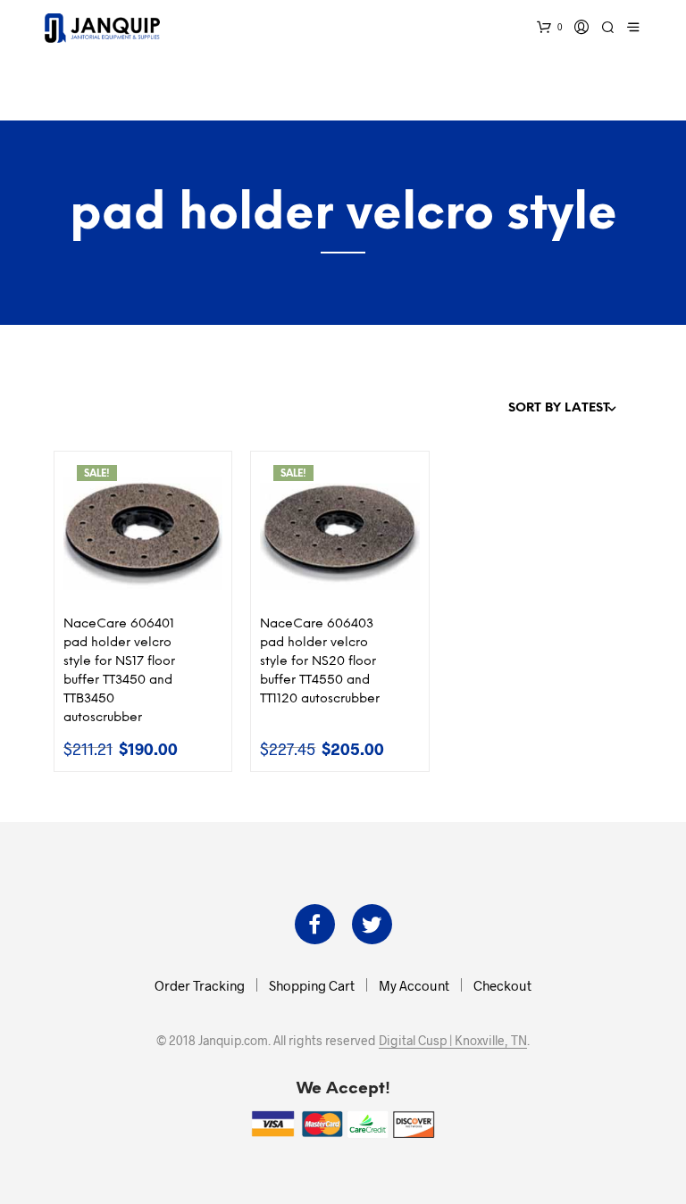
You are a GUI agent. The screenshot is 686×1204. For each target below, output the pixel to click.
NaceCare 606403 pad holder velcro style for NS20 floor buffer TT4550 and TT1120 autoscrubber (320, 662)
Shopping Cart (312, 985)
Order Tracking (200, 985)
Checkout (502, 985)
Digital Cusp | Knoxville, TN (453, 1041)
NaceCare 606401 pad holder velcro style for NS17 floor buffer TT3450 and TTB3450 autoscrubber (119, 671)
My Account (414, 985)
